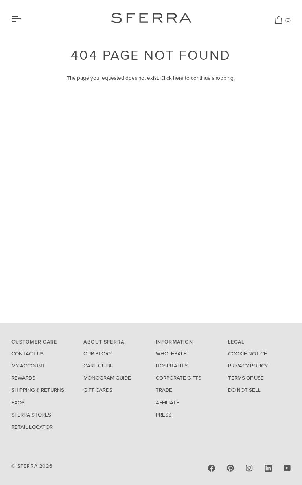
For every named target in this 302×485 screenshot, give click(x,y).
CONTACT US (27, 354)
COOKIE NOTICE (247, 354)
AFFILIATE (167, 403)
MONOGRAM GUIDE (107, 378)
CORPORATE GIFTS (178, 378)
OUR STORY (97, 354)
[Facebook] (211, 468)
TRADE (164, 390)
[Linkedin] (268, 468)
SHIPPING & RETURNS (37, 390)
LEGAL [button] (236, 342)
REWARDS (23, 378)
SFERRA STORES (31, 415)
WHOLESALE (171, 354)
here (178, 78)
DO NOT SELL (244, 390)
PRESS (163, 415)
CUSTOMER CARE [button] (34, 342)
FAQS (18, 403)
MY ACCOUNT (28, 366)
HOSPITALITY (172, 366)
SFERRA (27, 466)
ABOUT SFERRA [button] (103, 342)
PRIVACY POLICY (248, 366)
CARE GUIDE (98, 366)
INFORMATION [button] (174, 342)
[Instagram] (249, 468)
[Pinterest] (230, 468)
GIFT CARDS (97, 390)
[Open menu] (23, 19)
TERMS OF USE (246, 378)
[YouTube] (287, 468)
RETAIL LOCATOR (32, 427)
